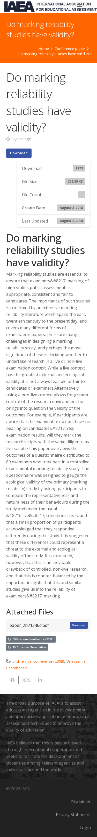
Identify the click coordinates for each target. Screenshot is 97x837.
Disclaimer (81, 802)
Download (19, 153)
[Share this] (12, 680)
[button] (80, 6)
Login (85, 827)
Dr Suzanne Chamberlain (28, 647)
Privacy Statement (73, 814)
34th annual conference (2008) (32, 639)
